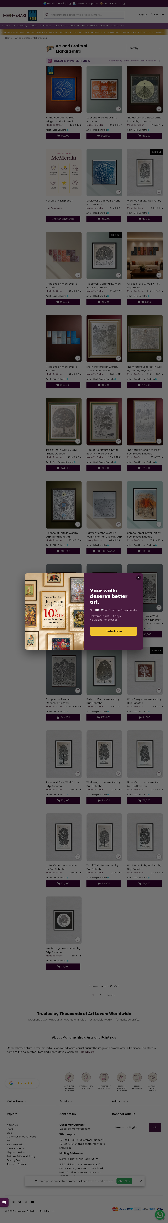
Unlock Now (114, 631)
